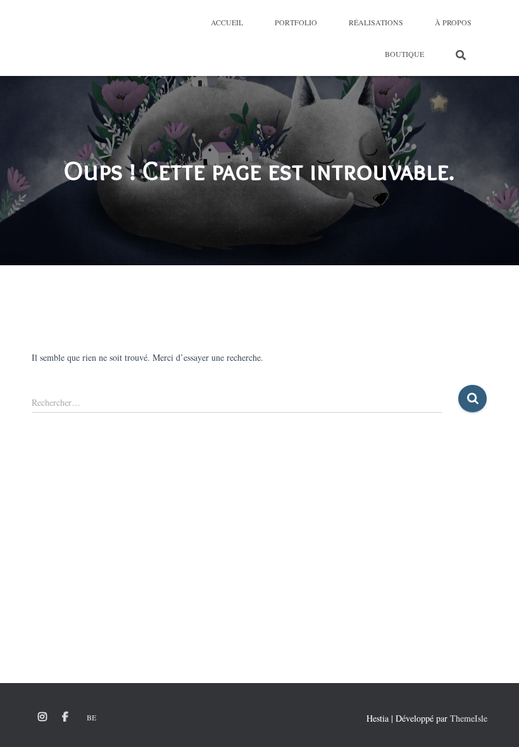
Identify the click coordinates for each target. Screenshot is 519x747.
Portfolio (296, 22)
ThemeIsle (468, 718)
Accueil (227, 22)
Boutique (404, 54)
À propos (453, 22)
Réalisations (376, 22)
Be (91, 717)
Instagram (42, 717)
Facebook (65, 717)
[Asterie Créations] (47, 38)
